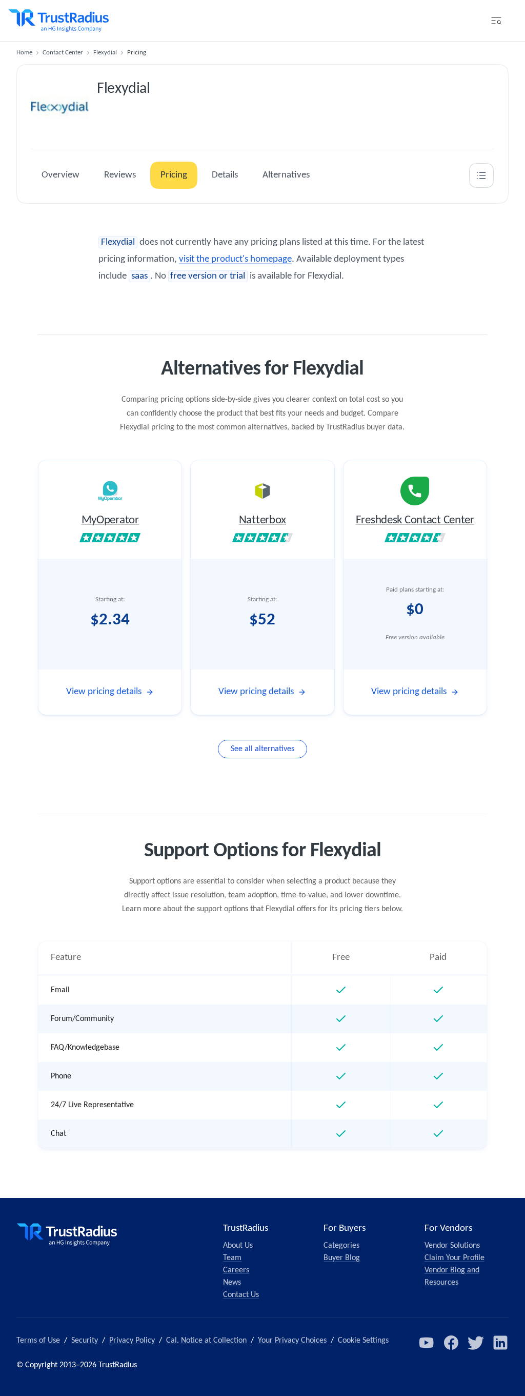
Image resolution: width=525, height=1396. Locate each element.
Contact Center (63, 52)
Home (24, 52)
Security (84, 1340)
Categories (341, 1246)
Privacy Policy (132, 1340)
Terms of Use (38, 1340)
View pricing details (104, 692)
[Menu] (496, 20)
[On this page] (481, 175)
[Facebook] (451, 1342)
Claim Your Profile (454, 1258)
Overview (60, 175)
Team (232, 1258)
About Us (238, 1246)
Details (225, 175)
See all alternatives (262, 749)
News (232, 1283)
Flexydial (105, 52)
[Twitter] (476, 1342)
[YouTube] (426, 1342)
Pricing (173, 175)
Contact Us (241, 1295)
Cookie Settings (363, 1340)
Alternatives (286, 175)
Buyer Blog (342, 1258)
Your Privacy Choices (292, 1340)
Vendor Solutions (452, 1246)
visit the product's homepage (235, 259)
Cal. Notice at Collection (206, 1340)
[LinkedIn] (500, 1342)
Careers (236, 1270)
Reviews (120, 175)
